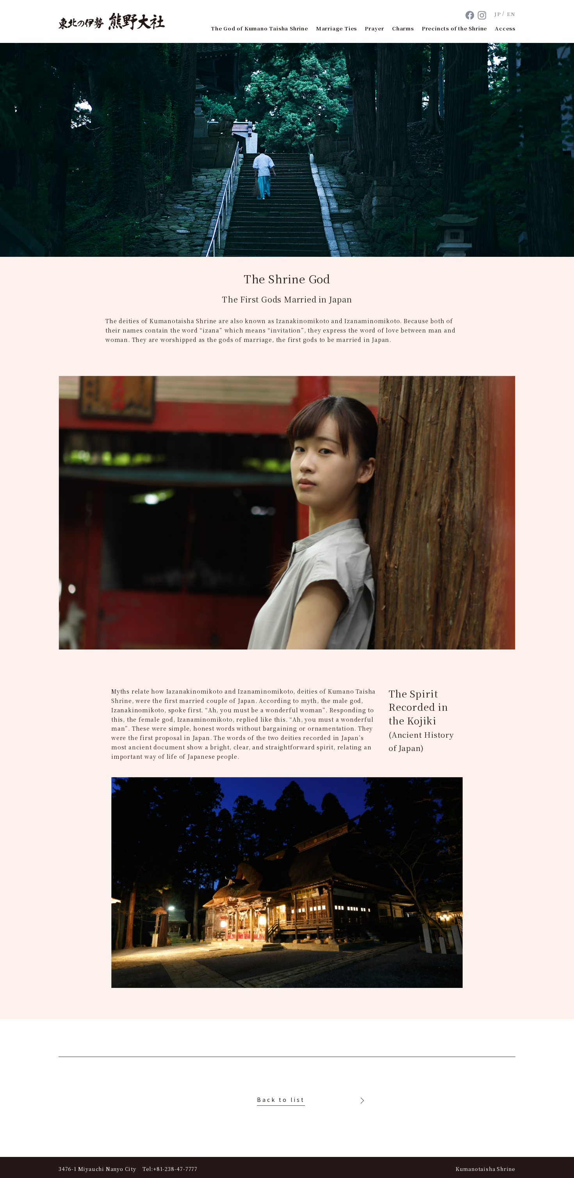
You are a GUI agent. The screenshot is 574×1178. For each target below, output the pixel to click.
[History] (361, 1100)
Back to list (281, 1099)
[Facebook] (470, 15)
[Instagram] (482, 15)
